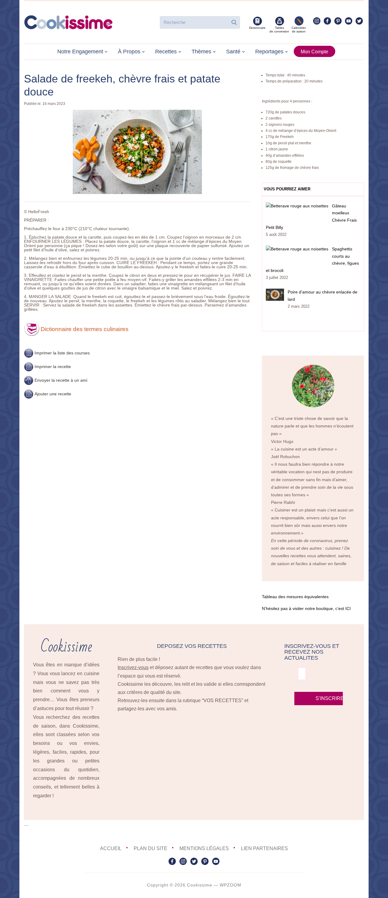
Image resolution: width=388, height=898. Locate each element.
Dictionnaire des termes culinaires (85, 329)
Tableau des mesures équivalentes (295, 596)
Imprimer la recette (53, 366)
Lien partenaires (264, 848)
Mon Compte (314, 51)
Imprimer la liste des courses (62, 352)
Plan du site (150, 848)
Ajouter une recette (53, 393)
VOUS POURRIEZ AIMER (287, 189)
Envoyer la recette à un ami (61, 380)
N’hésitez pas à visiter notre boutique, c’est (306, 608)
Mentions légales (204, 848)
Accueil (111, 848)
